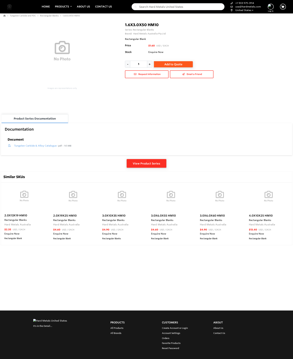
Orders (165, 338)
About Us (218, 328)
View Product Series (146, 163)
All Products (116, 328)
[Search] (135, 7)
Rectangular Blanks (143, 29)
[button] (63, 6)
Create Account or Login (175, 328)
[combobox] (178, 6)
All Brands (115, 333)
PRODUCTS (117, 322)
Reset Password (170, 348)
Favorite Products (171, 343)
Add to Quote (173, 64)
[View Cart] (283, 7)
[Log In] (271, 7)
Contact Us (219, 333)
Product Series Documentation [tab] (35, 118)
